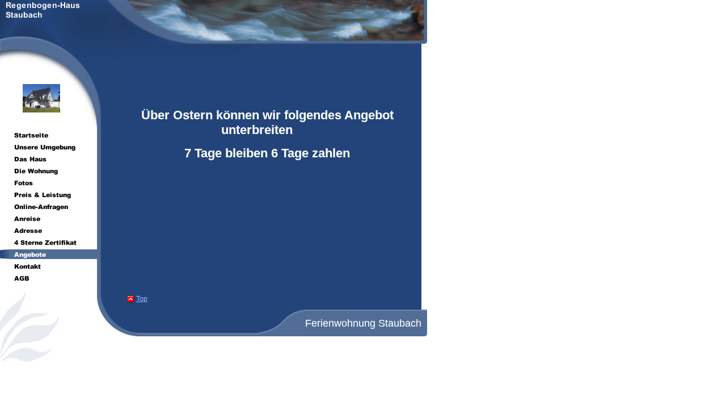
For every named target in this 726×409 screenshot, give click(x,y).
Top (141, 299)
